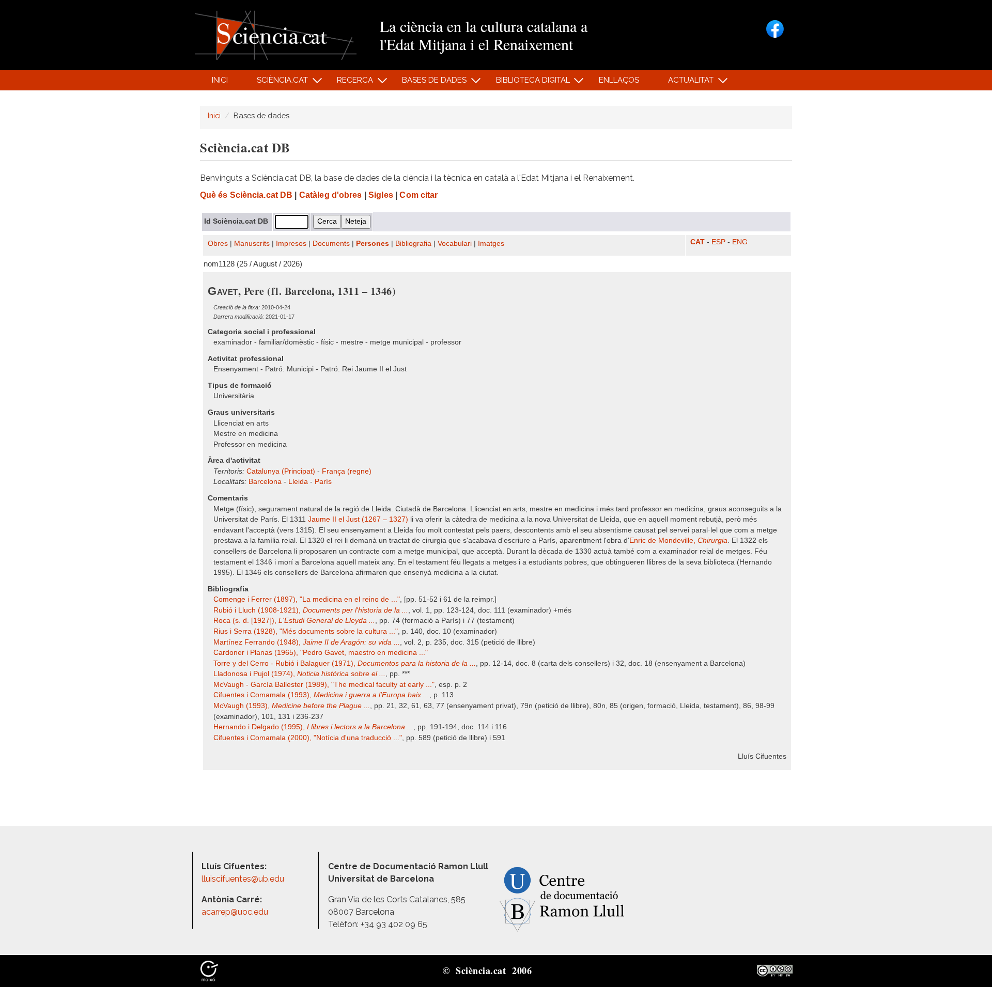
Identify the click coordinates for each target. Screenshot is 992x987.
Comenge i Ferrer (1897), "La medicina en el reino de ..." (306, 599)
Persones (372, 243)
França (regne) (346, 471)
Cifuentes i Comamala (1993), (321, 695)
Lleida (298, 481)
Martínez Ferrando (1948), (306, 642)
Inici (220, 80)
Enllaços (619, 80)
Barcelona (265, 481)
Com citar (418, 195)
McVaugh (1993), (291, 706)
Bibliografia (413, 243)
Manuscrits (252, 243)
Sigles (380, 195)
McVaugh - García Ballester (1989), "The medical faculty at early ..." (324, 684)
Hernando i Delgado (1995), (313, 727)
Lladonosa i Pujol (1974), (299, 674)
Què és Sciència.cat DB (246, 195)
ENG (740, 242)
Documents (331, 243)
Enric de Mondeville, (678, 540)
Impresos (291, 243)
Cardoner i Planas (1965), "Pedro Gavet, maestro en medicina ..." (320, 652)
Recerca (350, 82)
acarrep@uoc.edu (235, 912)
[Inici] (275, 34)
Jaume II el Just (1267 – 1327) (358, 519)
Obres (218, 243)
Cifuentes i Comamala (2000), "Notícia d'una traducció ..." (307, 738)
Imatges (491, 243)
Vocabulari (455, 243)
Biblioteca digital (527, 82)
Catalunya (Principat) (280, 471)
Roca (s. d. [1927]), (294, 620)
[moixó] (209, 970)
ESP (718, 242)
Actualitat (685, 82)
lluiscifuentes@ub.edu (244, 879)
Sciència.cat (276, 82)
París (323, 481)
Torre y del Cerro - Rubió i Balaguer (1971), (344, 663)
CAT (697, 242)
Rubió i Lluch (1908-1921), (310, 610)
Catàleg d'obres (330, 195)
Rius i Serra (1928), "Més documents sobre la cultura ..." (305, 631)
